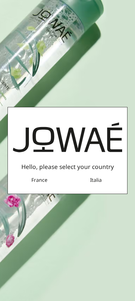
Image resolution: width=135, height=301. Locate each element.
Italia (96, 179)
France (39, 179)
